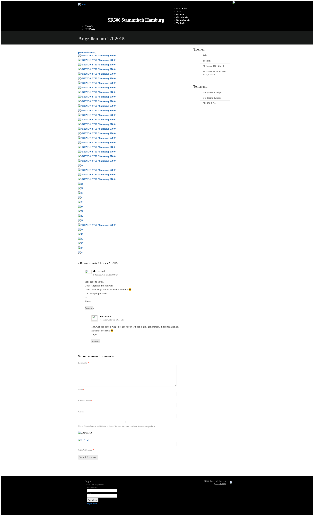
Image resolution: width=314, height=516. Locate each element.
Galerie (180, 14)
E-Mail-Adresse (85, 401)
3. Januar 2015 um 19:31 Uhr (112, 320)
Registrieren (92, 503)
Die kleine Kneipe (212, 98)
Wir (178, 11)
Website (81, 412)
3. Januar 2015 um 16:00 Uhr (105, 275)
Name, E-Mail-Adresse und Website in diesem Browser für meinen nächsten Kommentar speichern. (116, 426)
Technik (180, 23)
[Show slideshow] (87, 52)
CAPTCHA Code (85, 450)
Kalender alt (183, 20)
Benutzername (92, 488)
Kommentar (83, 363)
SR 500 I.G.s (209, 103)
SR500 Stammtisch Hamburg (136, 20)
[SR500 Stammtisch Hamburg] (82, 4)
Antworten (89, 308)
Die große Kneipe (212, 92)
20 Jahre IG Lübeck (213, 66)
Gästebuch (182, 17)
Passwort (90, 493)
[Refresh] (83, 440)
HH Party (90, 29)
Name (81, 390)
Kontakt (89, 26)
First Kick (181, 8)
